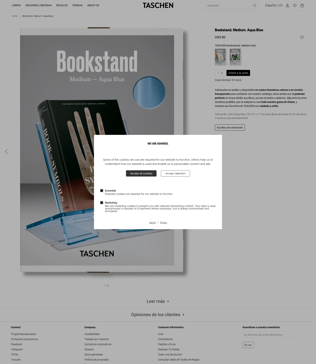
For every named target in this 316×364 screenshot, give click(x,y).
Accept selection (175, 173)
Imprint (152, 222)
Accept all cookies (141, 173)
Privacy (163, 222)
